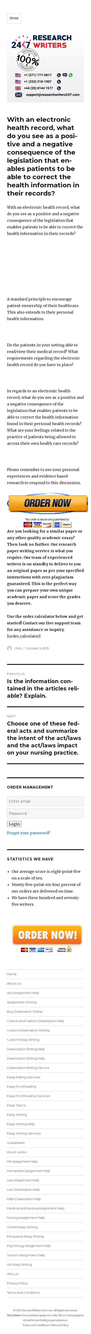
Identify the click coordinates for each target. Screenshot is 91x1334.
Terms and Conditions (23, 1292)
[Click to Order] (45, 510)
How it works (16, 1152)
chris (17, 648)
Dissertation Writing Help (26, 1049)
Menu (14, 18)
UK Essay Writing (19, 1264)
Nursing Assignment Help (26, 1217)
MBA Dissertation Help (24, 1199)
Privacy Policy (17, 1283)
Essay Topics (16, 1105)
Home (12, 974)
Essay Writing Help (21, 1124)
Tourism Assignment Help (26, 1255)
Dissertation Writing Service (28, 1068)
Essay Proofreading (21, 1086)
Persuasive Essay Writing (25, 1236)
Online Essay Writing (22, 1227)
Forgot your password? (28, 832)
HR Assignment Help (22, 1161)
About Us (14, 983)
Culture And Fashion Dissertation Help (35, 1021)
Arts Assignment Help (23, 993)
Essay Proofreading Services (28, 1096)
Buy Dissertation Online (24, 1011)
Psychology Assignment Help (29, 1246)
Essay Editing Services (23, 1077)
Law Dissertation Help (23, 1189)
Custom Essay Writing (23, 1039)
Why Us (12, 1274)
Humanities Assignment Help (28, 1171)
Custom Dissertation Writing (28, 1030)
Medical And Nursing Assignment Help (35, 1208)
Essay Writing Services (24, 1133)
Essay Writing (17, 1114)
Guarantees (15, 1143)
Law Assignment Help (23, 1180)
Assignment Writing (21, 1002)
